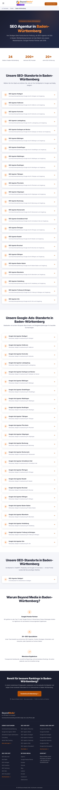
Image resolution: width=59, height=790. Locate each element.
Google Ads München (45, 729)
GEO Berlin (4, 759)
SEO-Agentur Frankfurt (27, 737)
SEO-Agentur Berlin (26, 731)
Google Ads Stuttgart (45, 734)
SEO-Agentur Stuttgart (27, 734)
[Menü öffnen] (3, 3)
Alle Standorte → (44, 749)
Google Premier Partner (27, 759)
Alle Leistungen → (6, 743)
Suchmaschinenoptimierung (9, 729)
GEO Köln (4, 771)
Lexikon (23, 771)
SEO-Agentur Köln (25, 743)
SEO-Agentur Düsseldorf (27, 746)
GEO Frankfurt (5, 765)
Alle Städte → (24, 749)
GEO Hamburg (5, 768)
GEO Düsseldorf (6, 773)
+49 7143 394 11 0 (44, 760)
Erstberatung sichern (51, 3)
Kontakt (23, 773)
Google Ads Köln (44, 743)
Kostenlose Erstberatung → (29, 693)
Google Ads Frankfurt (45, 737)
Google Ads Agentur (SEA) (9, 731)
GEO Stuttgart (5, 762)
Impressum (24, 776)
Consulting (5, 737)
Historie (23, 765)
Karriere (23, 762)
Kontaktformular (44, 762)
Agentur (23, 756)
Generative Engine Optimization (10, 734)
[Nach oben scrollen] (55, 787)
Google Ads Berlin (44, 731)
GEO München (6, 756)
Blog (22, 768)
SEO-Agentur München (27, 729)
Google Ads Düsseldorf (46, 746)
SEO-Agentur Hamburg (27, 740)
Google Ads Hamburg (45, 740)
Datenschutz (24, 779)
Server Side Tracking (7, 740)
